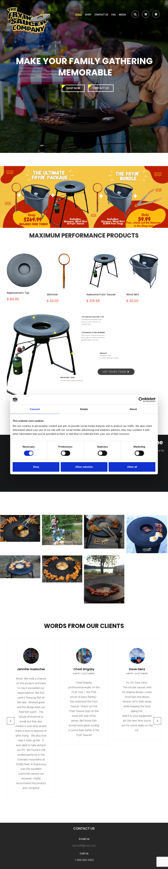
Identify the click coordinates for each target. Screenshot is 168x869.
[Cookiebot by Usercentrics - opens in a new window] (141, 399)
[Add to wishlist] (28, 281)
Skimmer (52, 294)
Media (122, 14)
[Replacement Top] (24, 270)
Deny (36, 466)
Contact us (101, 14)
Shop (88, 14)
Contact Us (101, 88)
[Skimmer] (64, 271)
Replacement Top (18, 293)
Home (78, 14)
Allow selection (84, 466)
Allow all (132, 466)
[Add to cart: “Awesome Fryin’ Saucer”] (99, 285)
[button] (145, 15)
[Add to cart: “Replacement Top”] (20, 283)
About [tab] (133, 409)
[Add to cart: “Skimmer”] (59, 285)
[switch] (65, 453)
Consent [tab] (35, 409)
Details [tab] (84, 409)
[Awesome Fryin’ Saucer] (103, 271)
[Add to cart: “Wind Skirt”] (139, 285)
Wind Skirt (132, 294)
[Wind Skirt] (143, 271)
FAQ (113, 14)
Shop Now (73, 88)
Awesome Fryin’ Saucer (101, 294)
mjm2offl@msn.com (84, 845)
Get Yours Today (115, 371)
